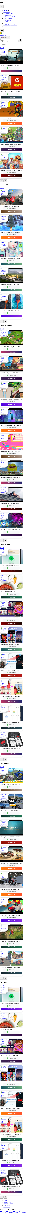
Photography (7, 18)
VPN (5, 26)
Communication (8, 13)
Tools (5, 21)
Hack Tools (7, 15)
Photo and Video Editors (10, 17)
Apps (5, 10)
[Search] (20, 40)
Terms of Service (8, 1203)
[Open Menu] (1, 30)
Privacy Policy (7, 1202)
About (5, 1200)
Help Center (6, 1207)
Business (6, 12)
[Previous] (1, 180)
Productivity (7, 20)
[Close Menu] (1, 6)
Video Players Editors (10, 25)
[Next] (5, 180)
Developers (6, 1205)
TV (5, 23)
